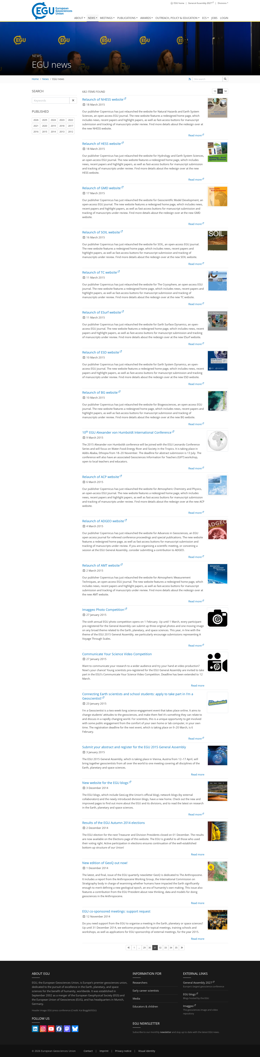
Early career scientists (146, 990)
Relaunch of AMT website (101, 565)
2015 (44, 131)
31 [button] (155, 947)
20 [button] (220, 91)
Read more (195, 135)
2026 (35, 119)
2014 (53, 131)
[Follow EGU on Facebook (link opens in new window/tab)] (59, 1029)
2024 (53, 119)
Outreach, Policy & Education (176, 18)
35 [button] (176, 947)
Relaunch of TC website (99, 272)
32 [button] (160, 947)
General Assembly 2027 (197, 982)
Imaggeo (188, 1006)
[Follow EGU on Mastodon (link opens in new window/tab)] (67, 1029)
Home (35, 79)
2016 (35, 131)
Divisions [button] (222, 3)
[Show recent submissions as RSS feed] (189, 79)
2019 (53, 125)
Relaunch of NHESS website (102, 99)
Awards (145, 18)
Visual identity (146, 1051)
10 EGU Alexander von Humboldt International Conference (126, 432)
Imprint (104, 1051)
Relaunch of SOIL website (101, 232)
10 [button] (215, 91)
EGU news (58, 79)
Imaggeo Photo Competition (103, 609)
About (78, 18)
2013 (61, 131)
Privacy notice (123, 1051)
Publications (126, 18)
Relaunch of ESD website (100, 352)
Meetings (106, 18)
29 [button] (144, 947)
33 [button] (165, 947)
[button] (73, 100)
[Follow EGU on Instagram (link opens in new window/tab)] (43, 1029)
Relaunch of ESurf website (101, 312)
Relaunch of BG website (100, 392)
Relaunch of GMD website (101, 188)
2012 (70, 131)
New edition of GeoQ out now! (105, 863)
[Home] (52, 11)
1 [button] (134, 947)
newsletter (165, 1032)
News (91, 18)
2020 (44, 125)
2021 (35, 125)
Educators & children (145, 1006)
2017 (70, 125)
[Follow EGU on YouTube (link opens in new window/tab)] (51, 1029)
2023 (61, 119)
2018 (61, 125)
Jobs (214, 18)
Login (224, 18)
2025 (44, 119)
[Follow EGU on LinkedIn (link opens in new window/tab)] (35, 1029)
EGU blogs (189, 994)
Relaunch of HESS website (101, 143)
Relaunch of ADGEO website (103, 521)
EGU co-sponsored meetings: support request (116, 911)
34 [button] (171, 947)
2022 (70, 119)
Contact (88, 1051)
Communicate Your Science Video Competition (117, 654)
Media (136, 998)
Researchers (140, 982)
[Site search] (225, 79)
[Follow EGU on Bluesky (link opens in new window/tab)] (75, 1029)
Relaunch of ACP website (100, 477)
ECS (204, 18)
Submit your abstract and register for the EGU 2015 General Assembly (134, 747)
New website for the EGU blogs (105, 783)
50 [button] (225, 91)
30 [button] (149, 947)
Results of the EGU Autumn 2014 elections (113, 823)
